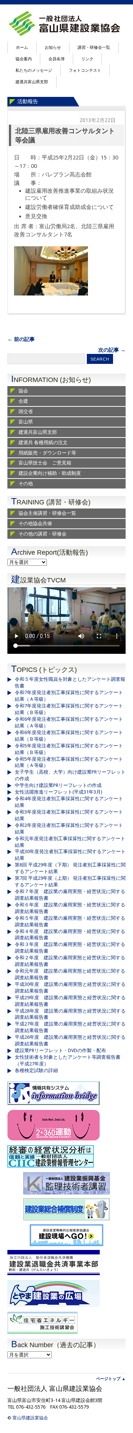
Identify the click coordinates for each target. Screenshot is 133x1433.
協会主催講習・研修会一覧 (47, 513)
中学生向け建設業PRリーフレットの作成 (58, 785)
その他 (25, 483)
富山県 (25, 422)
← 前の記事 (21, 339)
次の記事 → (112, 350)
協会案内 (24, 59)
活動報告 (27, 101)
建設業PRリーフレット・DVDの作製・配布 (60, 1050)
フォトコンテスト (85, 70)
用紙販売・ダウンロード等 (47, 453)
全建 (23, 401)
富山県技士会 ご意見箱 (44, 463)
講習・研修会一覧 (94, 47)
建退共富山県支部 (32, 82)
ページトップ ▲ (111, 1378)
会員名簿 (56, 59)
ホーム (22, 47)
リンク (87, 59)
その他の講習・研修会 (42, 534)
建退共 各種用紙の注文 (43, 442)
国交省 (25, 411)
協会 (23, 390)
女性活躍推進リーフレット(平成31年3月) (58, 792)
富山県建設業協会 (30, 1417)
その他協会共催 (35, 523)
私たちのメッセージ (34, 70)
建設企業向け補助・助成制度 (49, 473)
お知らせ (53, 47)
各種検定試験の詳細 (36, 1070)
